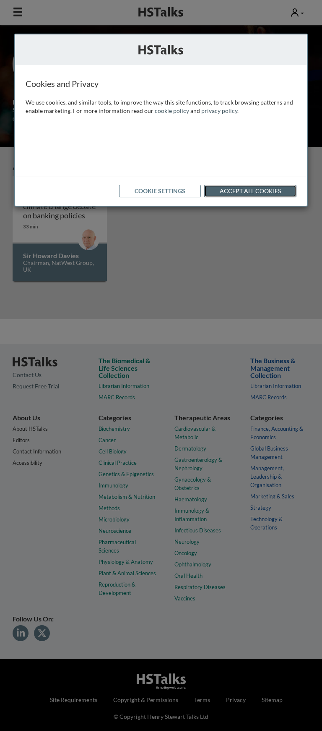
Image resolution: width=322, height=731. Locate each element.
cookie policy (172, 110)
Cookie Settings (160, 190)
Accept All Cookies (250, 190)
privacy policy (219, 110)
